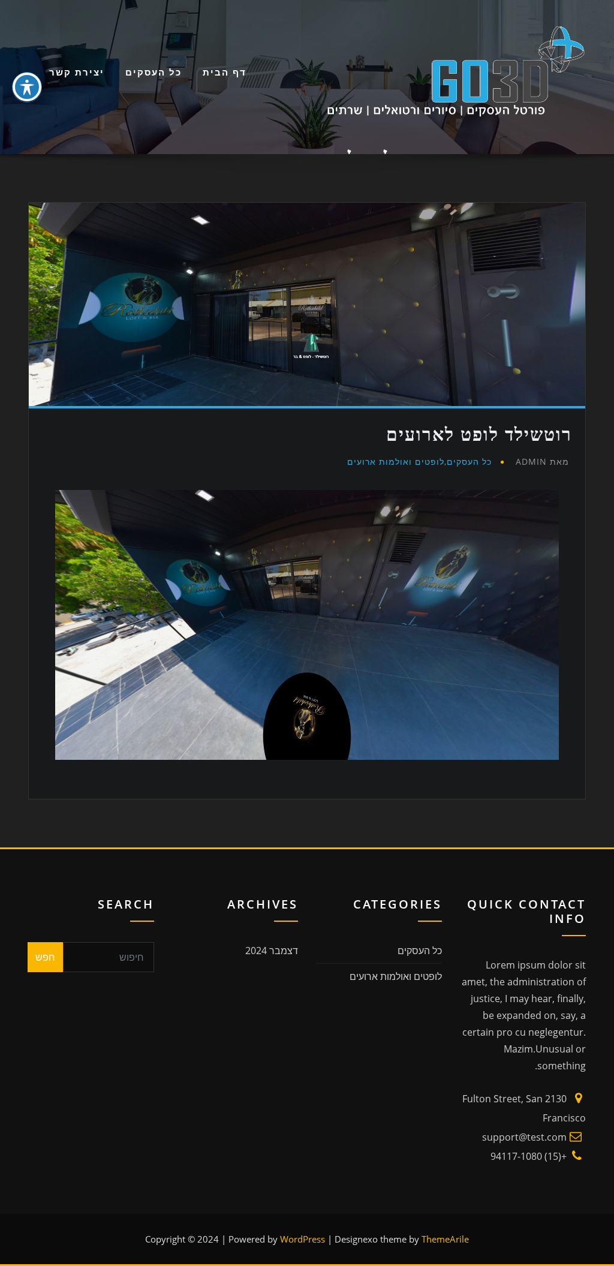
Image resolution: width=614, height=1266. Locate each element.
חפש (45, 957)
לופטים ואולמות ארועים (395, 461)
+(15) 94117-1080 (528, 1156)
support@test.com (524, 1137)
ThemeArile (445, 1239)
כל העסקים (153, 72)
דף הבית (224, 72)
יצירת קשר (76, 72)
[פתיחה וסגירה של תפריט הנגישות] (27, 87)
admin (542, 461)
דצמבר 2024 (271, 950)
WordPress (302, 1239)
